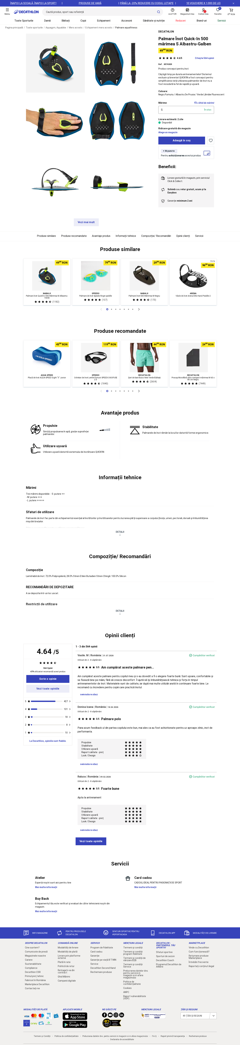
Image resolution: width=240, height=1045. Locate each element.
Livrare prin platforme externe (69, 957)
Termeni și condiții (133, 947)
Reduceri (181, 20)
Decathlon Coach (165, 960)
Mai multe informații (46, 887)
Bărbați (66, 20)
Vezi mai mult (86, 222)
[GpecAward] (112, 1026)
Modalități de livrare (68, 947)
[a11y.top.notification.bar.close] (233, 3)
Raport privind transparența (173, 1036)
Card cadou (96, 952)
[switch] (210, 140)
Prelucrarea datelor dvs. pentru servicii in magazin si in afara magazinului (135, 974)
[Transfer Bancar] (48, 1017)
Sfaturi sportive (164, 952)
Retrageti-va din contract (66, 971)
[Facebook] (104, 1015)
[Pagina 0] (107, 309)
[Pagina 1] (111, 309)
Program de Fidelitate (101, 947)
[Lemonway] (48, 1023)
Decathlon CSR (33, 972)
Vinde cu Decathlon (199, 947)
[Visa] (26, 1015)
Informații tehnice (126, 235)
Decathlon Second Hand (103, 968)
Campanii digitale (67, 981)
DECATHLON (166, 31)
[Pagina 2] (115, 309)
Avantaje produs (101, 235)
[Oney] (34, 1023)
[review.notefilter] (70, 701)
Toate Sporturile (23, 20)
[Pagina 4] (124, 309)
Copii (83, 20)
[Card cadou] (56, 1016)
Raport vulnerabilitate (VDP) (134, 997)
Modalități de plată (67, 952)
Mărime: (162, 103)
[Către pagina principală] (26, 12)
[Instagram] (115, 1015)
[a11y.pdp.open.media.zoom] (55, 63)
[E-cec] (26, 1024)
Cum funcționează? (199, 952)
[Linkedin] (121, 1015)
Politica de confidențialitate (132, 983)
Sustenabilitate (33, 964)
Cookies (127, 988)
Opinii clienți (183, 235)
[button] (120, 249)
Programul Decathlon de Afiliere (168, 965)
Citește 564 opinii (195, 58)
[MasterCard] (34, 1016)
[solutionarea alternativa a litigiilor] (153, 1017)
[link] (47, 679)
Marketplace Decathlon (37, 984)
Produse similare (46, 235)
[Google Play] (75, 1026)
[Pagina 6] (132, 309)
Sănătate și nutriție (154, 20)
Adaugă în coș (182, 140)
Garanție (94, 956)
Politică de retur (66, 966)
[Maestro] (41, 1016)
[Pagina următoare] (138, 309)
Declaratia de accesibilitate (122, 1039)
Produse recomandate (74, 235)
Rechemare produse (101, 972)
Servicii (221, 20)
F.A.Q (154, 1036)
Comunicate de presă (36, 952)
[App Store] (75, 1018)
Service (94, 964)
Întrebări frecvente (198, 962)
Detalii (120, 532)
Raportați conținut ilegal (201, 966)
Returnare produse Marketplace (198, 957)
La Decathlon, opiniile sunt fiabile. (47, 741)
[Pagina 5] (128, 309)
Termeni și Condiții (42, 1036)
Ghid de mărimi (206, 103)
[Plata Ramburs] (41, 1024)
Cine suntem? (32, 947)
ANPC (126, 992)
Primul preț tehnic (34, 976)
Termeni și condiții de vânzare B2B (134, 959)
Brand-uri (202, 20)
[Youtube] (110, 1015)
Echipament (104, 20)
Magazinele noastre (35, 956)
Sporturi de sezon (165, 956)
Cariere (28, 960)
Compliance (31, 968)
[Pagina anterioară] (101, 309)
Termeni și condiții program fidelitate (133, 953)
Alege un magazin (167, 132)
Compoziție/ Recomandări (156, 235)
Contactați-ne (32, 988)
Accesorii (126, 20)
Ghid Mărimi (64, 976)
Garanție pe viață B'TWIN (103, 960)
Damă (47, 20)
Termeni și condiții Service (133, 965)
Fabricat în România (35, 980)
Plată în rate (64, 962)
